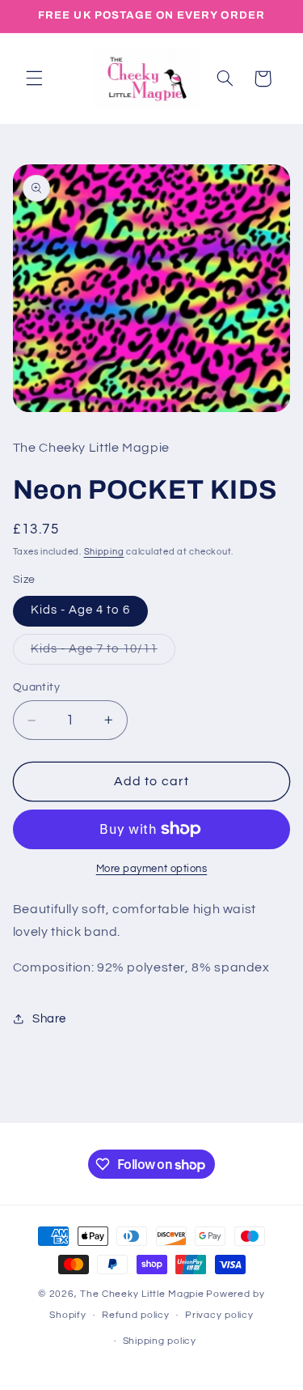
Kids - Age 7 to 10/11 (103, 653)
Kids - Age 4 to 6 (80, 610)
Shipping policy (159, 1341)
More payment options (152, 869)
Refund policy (136, 1315)
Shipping (104, 551)
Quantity (36, 687)
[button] (34, 78)
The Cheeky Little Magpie (142, 1294)
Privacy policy (219, 1315)
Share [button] (49, 1019)
